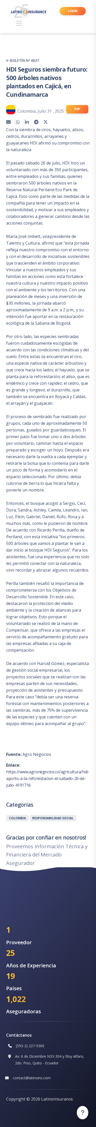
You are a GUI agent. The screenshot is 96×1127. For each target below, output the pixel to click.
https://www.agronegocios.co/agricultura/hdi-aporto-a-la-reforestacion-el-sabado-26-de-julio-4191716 (47, 778)
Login (73, 11)
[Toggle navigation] (18, 23)
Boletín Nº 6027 (24, 60)
